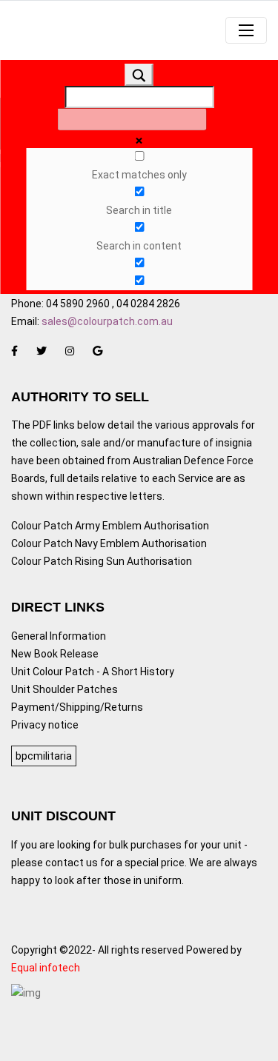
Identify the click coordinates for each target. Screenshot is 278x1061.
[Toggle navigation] (246, 30)
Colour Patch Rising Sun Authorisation (101, 561)
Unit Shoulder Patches (64, 689)
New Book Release (55, 654)
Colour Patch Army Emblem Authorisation (110, 526)
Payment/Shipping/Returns (77, 707)
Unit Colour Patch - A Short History (92, 671)
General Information (58, 636)
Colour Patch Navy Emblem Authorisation (109, 543)
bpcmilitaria (44, 756)
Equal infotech (45, 968)
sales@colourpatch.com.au (107, 321)
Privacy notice (45, 725)
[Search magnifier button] (139, 75)
